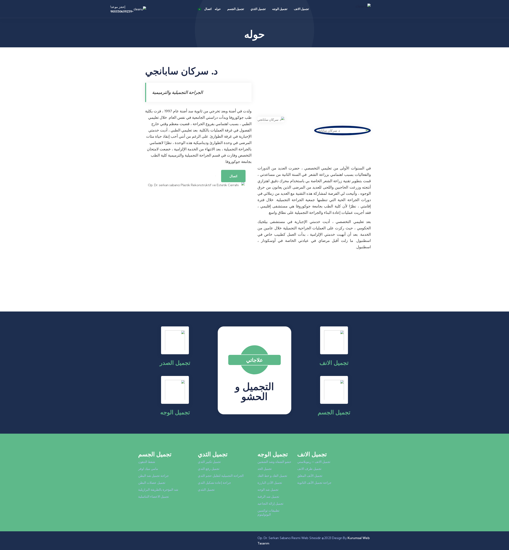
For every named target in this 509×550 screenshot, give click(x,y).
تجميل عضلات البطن (151, 483)
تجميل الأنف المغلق (309, 476)
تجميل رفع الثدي (208, 469)
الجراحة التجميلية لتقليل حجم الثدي (221, 476)
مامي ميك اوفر (148, 469)
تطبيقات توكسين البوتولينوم (268, 512)
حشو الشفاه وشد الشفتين (274, 462)
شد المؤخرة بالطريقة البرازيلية (158, 490)
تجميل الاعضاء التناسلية (153, 496)
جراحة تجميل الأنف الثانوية (314, 483)
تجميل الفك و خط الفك (272, 476)
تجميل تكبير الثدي (209, 462)
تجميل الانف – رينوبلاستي (313, 462)
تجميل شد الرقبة (268, 496)
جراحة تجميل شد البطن (153, 476)
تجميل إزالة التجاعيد (270, 503)
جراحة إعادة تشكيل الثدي (214, 483)
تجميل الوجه (279, 9)
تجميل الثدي (258, 9)
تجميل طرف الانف (309, 469)
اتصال (208, 9)
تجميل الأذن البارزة (269, 483)
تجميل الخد (264, 469)
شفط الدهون (146, 462)
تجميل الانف (301, 9)
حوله (218, 9)
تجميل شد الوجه (267, 490)
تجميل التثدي (206, 490)
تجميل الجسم (235, 9)
